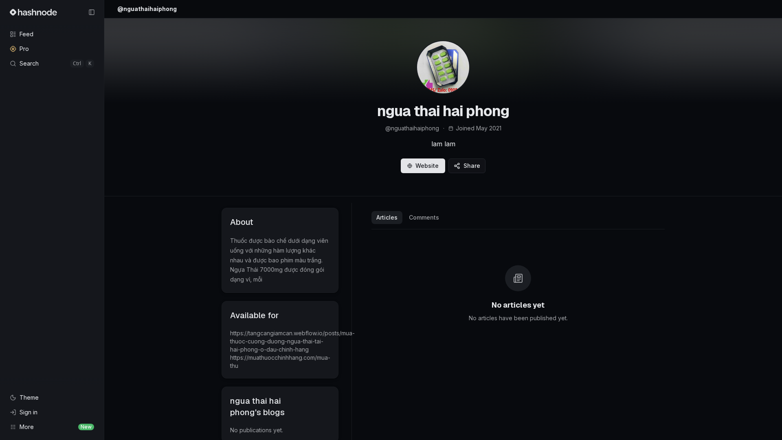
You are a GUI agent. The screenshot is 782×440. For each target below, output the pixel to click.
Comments (424, 217)
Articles (387, 217)
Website (427, 165)
